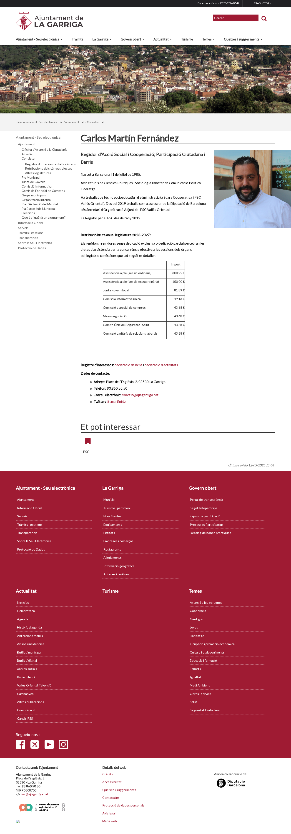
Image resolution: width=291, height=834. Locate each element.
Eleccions (28, 213)
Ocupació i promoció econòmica (212, 644)
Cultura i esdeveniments (207, 652)
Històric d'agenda (29, 627)
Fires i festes (112, 516)
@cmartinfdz (116, 401)
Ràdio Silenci (26, 677)
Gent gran (197, 619)
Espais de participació (205, 516)
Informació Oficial (30, 223)
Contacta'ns (111, 797)
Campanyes (25, 694)
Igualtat (195, 677)
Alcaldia (27, 154)
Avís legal (108, 813)
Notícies (23, 602)
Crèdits (107, 774)
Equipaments (112, 524)
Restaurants (112, 549)
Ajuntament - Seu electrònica (37, 39)
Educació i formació (203, 660)
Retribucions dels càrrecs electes (48, 168)
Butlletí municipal (29, 652)
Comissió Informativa (37, 186)
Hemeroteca (26, 611)
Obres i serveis (200, 694)
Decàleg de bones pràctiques (210, 533)
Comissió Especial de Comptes (43, 191)
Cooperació (198, 611)
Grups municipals (34, 195)
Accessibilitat (112, 782)
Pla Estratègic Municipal (38, 208)
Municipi (109, 499)
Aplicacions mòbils (30, 636)
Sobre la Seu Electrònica (35, 243)
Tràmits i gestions (30, 233)
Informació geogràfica (118, 566)
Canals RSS (25, 718)
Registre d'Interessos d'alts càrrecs (50, 164)
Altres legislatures (38, 173)
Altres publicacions (30, 702)
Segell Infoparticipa (203, 508)
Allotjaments (112, 557)
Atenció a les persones (206, 602)
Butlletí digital (27, 660)
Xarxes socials (27, 669)
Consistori (93, 121)
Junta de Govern (33, 182)
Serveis (23, 228)
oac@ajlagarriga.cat (34, 794)
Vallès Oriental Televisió (34, 685)
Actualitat (161, 39)
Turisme (187, 39)
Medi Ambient (200, 685)
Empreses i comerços (118, 541)
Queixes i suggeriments (241, 39)
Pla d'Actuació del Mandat (40, 204)
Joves (194, 627)
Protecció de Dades (32, 248)
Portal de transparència (206, 499)
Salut (193, 702)
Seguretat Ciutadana (205, 710)
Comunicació (26, 710)
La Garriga (100, 39)
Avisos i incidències (30, 644)
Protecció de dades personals (123, 805)
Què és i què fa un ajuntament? (44, 217)
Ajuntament (72, 121)
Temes (207, 39)
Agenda (22, 619)
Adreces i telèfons (116, 574)
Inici (18, 121)
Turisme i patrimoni (116, 508)
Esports (195, 669)
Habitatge (197, 636)
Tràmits (77, 39)
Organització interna (36, 200)
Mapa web (109, 821)
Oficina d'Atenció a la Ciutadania (44, 149)
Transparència (28, 238)
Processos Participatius (206, 524)
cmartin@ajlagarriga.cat (140, 395)
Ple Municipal (31, 177)
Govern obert (131, 39)
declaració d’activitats (161, 365)
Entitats (109, 533)
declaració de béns (128, 365)
